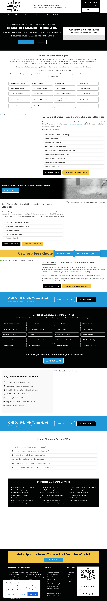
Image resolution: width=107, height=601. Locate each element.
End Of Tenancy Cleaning (17, 572)
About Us (27, 15)
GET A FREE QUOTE (90, 9)
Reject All (22, 594)
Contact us (71, 577)
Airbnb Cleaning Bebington (21, 495)
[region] (21, 589)
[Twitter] (89, 594)
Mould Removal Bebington (21, 503)
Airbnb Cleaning (14, 579)
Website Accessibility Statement (56, 584)
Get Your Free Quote (52, 172)
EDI (48, 581)
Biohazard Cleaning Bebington (79, 498)
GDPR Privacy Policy (52, 574)
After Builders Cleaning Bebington (23, 498)
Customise (11, 594)
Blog (47, 15)
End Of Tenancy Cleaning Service (76, 172)
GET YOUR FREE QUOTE (54, 559)
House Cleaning (14, 574)
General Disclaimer (52, 591)
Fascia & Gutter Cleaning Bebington (52, 495)
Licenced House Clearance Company (77, 286)
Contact (55, 15)
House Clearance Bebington (50, 498)
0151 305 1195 (90, 5)
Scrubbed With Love (14, 15)
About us (70, 574)
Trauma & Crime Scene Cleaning (35, 577)
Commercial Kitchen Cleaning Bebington (54, 503)
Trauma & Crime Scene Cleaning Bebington (83, 487)
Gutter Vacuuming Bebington (50, 492)
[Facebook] (83, 594)
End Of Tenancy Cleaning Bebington (23, 487)
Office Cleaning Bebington (20, 492)
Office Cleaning (14, 577)
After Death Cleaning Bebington (80, 490)
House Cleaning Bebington (21, 490)
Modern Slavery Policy (53, 595)
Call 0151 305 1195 (86, 299)
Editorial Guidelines (52, 586)
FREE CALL (41, 42)
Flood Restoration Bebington (50, 487)
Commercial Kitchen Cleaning (34, 574)
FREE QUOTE (71, 572)
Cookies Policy (51, 577)
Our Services (37, 15)
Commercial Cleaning (32, 572)
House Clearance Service (32, 244)
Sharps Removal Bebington (78, 495)
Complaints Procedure (53, 588)
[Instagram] (86, 594)
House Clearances (15, 598)
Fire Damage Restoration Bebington (81, 500)
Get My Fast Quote (64, 299)
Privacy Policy (51, 579)
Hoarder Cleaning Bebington (79, 492)
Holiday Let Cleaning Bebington (51, 490)
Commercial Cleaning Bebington (51, 500)
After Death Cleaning (31, 579)
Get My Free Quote (10, 190)
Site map (70, 579)
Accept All (33, 594)
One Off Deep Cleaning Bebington (23, 500)
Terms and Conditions (53, 572)
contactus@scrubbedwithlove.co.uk (90, 589)
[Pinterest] (92, 594)
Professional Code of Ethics (54, 593)
